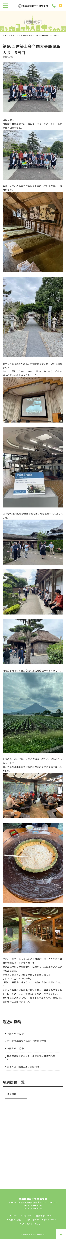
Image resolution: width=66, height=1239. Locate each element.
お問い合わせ (32, 1219)
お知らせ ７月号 (15, 1048)
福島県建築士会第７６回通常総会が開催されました (32, 1057)
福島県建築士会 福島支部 (34, 1234)
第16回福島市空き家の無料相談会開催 (26, 1040)
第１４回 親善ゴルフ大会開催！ (24, 1066)
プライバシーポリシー (32, 1223)
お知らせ (14, 35)
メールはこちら (35, 1142)
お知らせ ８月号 (15, 1033)
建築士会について (44, 1215)
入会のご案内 (15, 1219)
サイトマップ (50, 1219)
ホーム (5, 35)
